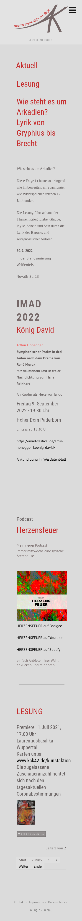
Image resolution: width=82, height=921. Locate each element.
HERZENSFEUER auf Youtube (39, 637)
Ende (38, 866)
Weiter (23, 866)
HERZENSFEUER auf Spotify (39, 649)
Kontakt (19, 902)
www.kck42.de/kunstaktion (44, 760)
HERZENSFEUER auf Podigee (39, 625)
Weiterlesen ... (31, 833)
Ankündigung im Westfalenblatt (41, 459)
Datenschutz (56, 902)
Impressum (36, 902)
